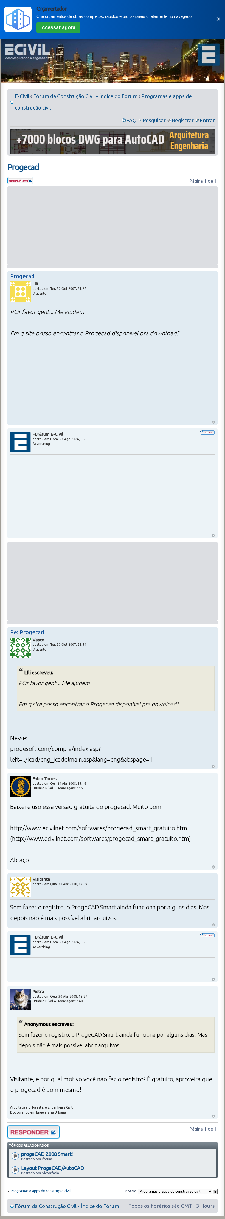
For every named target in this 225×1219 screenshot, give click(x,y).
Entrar (207, 120)
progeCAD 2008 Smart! (47, 1154)
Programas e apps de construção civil (41, 1191)
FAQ (131, 120)
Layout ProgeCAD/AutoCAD (52, 1168)
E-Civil (22, 96)
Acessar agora (58, 27)
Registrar (183, 120)
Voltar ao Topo (213, 422)
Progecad (23, 167)
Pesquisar (154, 120)
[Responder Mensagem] (20, 182)
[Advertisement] (112, 225)
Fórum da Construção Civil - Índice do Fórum (85, 96)
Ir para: (130, 1191)
